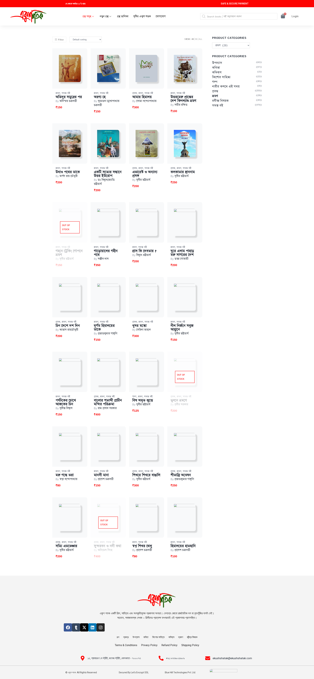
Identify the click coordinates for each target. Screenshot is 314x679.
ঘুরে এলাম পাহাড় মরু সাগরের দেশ (182, 253)
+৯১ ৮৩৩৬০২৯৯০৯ (175, 658)
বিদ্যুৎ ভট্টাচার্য (143, 255)
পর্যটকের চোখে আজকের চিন (66, 402)
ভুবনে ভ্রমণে (179, 400)
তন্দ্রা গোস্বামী (181, 259)
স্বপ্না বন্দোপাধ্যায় (68, 479)
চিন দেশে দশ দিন (68, 326)
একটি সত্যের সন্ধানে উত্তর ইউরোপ (108, 174)
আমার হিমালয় (142, 97)
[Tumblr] (76, 627)
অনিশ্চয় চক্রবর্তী (68, 101)
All (200, 39)
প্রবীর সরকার (181, 404)
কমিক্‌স (217, 72)
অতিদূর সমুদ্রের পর (69, 97)
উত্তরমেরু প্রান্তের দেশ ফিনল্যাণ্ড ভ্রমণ (183, 99)
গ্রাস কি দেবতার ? (144, 251)
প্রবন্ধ (134, 93)
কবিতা (216, 68)
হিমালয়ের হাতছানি (183, 546)
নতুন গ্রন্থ (104, 16)
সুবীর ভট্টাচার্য (143, 180)
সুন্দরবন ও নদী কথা (107, 546)
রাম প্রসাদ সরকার (107, 408)
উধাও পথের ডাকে (68, 172)
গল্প (134, 396)
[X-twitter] (84, 627)
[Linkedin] (92, 627)
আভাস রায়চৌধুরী (69, 330)
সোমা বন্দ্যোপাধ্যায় (146, 101)
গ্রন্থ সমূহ (87, 16)
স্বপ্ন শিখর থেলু (142, 546)
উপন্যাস (217, 63)
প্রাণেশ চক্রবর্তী (105, 479)
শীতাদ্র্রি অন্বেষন (181, 475)
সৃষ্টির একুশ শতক (142, 16)
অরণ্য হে (99, 97)
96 (196, 39)
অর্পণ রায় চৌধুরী (69, 176)
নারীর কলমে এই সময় (226, 86)
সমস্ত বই (66, 93)
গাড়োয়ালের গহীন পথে (106, 253)
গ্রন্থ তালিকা (122, 16)
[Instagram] (100, 627)
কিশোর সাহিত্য (221, 77)
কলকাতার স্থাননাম (183, 172)
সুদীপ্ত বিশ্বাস (66, 408)
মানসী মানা (101, 475)
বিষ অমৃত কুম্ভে (142, 400)
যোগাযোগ (161, 16)
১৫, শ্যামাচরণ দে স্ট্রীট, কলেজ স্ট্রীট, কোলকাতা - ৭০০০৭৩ (114, 658)
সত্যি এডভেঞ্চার (66, 546)
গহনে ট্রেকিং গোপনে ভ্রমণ (69, 253)
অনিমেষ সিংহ (105, 550)
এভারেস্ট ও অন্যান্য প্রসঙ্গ (144, 174)
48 (193, 39)
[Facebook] (68, 627)
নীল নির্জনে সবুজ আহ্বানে (182, 327)
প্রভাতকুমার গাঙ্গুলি (107, 333)
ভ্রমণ (58, 93)
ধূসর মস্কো (139, 326)
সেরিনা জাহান (143, 330)
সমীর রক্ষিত (180, 105)
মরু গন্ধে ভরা (65, 475)
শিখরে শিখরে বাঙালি (146, 475)
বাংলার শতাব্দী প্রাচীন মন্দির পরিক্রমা (108, 402)
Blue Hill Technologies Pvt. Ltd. (180, 672)
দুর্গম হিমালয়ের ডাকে (104, 327)
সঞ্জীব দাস (103, 259)
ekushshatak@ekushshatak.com (232, 658)
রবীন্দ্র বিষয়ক (220, 101)
